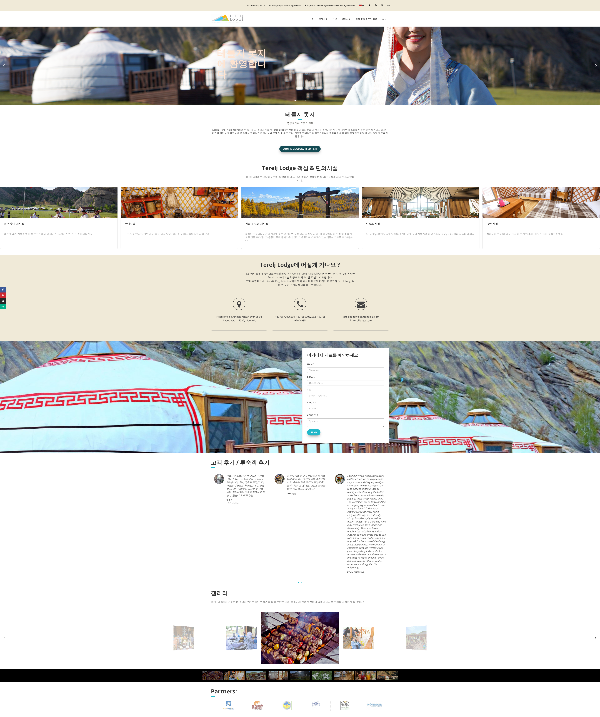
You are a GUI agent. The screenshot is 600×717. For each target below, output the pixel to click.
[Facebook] (369, 5)
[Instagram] (382, 5)
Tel (309, 389)
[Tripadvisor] (388, 5)
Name (310, 364)
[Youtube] (376, 5)
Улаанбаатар (256, 5)
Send (314, 432)
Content (312, 415)
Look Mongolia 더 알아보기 (300, 148)
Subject (312, 402)
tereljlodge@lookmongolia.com (286, 5)
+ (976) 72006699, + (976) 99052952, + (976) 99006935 (331, 5)
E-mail (311, 377)
